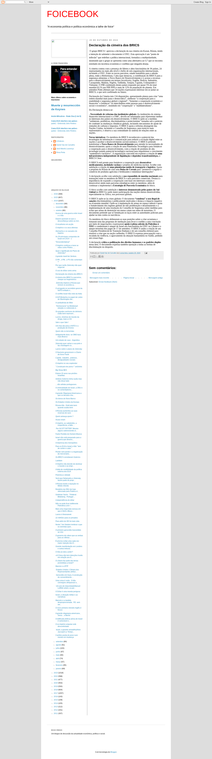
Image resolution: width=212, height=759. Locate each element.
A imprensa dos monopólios (66, 443)
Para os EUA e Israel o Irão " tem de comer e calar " (68, 447)
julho (58, 648)
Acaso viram (60, 420)
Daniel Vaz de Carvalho (65, 145)
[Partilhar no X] (96, 256)
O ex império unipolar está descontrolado (66, 625)
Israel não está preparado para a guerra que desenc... (68, 438)
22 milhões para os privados (67, 518)
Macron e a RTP (62, 566)
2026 (56, 194)
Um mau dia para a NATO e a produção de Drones (67, 327)
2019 (56, 686)
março (58, 662)
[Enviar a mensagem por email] (91, 256)
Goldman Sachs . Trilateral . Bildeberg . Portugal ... (66, 496)
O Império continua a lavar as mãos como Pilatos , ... (67, 246)
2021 (56, 680)
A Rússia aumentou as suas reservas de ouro (66, 412)
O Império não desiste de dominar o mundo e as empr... (69, 465)
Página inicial (128, 278)
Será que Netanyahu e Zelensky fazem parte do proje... (68, 479)
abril (58, 658)
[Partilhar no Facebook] (99, 256)
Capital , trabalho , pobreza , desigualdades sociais (67, 359)
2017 (56, 693)
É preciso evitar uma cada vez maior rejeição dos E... (67, 542)
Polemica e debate (63, 475)
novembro (60, 207)
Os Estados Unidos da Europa (67, 402)
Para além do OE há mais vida (67, 521)
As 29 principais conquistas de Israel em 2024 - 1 (67, 238)
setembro (60, 642)
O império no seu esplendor (66, 363)
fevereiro (59, 665)
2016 (56, 697)
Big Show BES (61, 370)
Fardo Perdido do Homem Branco (69, 434)
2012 (56, 710)
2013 (56, 707)
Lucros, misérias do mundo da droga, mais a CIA (67, 318)
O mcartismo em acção (64, 224)
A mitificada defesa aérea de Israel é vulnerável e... (69, 620)
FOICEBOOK (73, 14)
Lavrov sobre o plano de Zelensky (69, 349)
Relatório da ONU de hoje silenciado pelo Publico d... (67, 490)
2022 (56, 676)
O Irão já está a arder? (64, 552)
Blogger (113, 752)
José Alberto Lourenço (65, 149)
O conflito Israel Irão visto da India (69, 294)
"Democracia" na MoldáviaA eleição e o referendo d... (67, 307)
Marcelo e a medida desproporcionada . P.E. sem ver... (68, 602)
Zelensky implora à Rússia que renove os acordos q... (68, 284)
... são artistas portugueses (66, 384)
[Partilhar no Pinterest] (102, 256)
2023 (56, 673)
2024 (56, 201)
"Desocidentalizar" (63, 242)
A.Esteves (60, 141)
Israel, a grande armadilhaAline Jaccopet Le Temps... (68, 631)
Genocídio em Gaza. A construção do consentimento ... (69, 576)
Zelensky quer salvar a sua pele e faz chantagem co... (69, 344)
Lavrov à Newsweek (63, 514)
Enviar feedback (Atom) (108, 282)
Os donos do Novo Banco (66, 399)
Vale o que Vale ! (62, 322)
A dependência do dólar (65, 500)
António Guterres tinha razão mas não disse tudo (69, 380)
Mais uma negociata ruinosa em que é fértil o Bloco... (68, 510)
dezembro (60, 204)
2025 (56, 197)
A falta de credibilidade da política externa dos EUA (69, 470)
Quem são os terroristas (65, 331)
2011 (56, 713)
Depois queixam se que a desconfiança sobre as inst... (68, 220)
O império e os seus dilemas (67, 228)
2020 (56, 683)
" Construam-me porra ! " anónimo (69, 367)
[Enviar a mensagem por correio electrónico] (145, 253)
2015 (56, 700)
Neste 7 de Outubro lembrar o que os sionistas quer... (69, 526)
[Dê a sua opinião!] (94, 256)
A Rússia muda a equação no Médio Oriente (67, 485)
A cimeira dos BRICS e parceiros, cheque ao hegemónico (68, 278)
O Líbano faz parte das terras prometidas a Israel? (67, 562)
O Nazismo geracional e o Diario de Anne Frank (68, 353)
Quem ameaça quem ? (64, 416)
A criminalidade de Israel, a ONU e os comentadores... (69, 389)
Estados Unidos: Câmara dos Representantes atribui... (67, 571)
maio (58, 655)
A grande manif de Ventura (66, 256)
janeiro (59, 669)
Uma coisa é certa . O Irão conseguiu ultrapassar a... (67, 582)
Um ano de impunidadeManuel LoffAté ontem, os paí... (68, 587)
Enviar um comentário (101, 273)
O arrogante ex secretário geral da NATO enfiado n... (69, 289)
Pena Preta (60, 152)
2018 (56, 690)
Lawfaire (59, 461)
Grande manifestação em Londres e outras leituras (69, 547)
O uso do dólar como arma (66, 271)
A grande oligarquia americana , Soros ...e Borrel (68, 614)
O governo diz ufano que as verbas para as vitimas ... (69, 537)
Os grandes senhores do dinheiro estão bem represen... (69, 313)
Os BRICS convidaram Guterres (68, 457)
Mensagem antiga (156, 278)
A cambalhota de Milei (64, 303)
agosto (59, 645)
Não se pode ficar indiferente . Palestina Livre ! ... (67, 505)
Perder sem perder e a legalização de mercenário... (69, 453)
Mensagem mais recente (99, 278)
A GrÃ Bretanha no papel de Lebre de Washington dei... (69, 298)
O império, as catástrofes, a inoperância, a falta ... (66, 424)
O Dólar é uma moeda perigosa (68, 592)
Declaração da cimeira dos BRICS (69, 274)
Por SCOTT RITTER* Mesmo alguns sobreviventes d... (67, 430)
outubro (59, 210)
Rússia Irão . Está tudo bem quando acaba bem (66, 406)
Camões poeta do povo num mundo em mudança (67, 636)
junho (58, 652)
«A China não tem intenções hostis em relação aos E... (69, 556)
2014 (56, 703)
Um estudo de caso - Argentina (68, 340)
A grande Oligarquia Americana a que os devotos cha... (68, 394)
